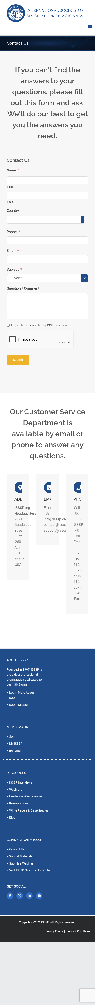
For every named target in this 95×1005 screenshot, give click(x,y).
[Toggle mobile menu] (90, 26)
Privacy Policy (54, 931)
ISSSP (45, 922)
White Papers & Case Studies (28, 810)
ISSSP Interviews (20, 782)
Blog (12, 817)
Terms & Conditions (78, 931)
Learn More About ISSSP (21, 695)
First (10, 186)
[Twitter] (19, 895)
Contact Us (17, 849)
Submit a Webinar (21, 863)
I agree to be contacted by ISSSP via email (39, 325)
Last (10, 202)
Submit (18, 359)
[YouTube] (39, 895)
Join (12, 736)
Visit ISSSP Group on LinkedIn (29, 870)
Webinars (15, 789)
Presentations (18, 803)
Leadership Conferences (25, 796)
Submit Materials (20, 856)
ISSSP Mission (19, 704)
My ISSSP (15, 743)
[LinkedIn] (29, 895)
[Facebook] (10, 895)
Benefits (15, 750)
